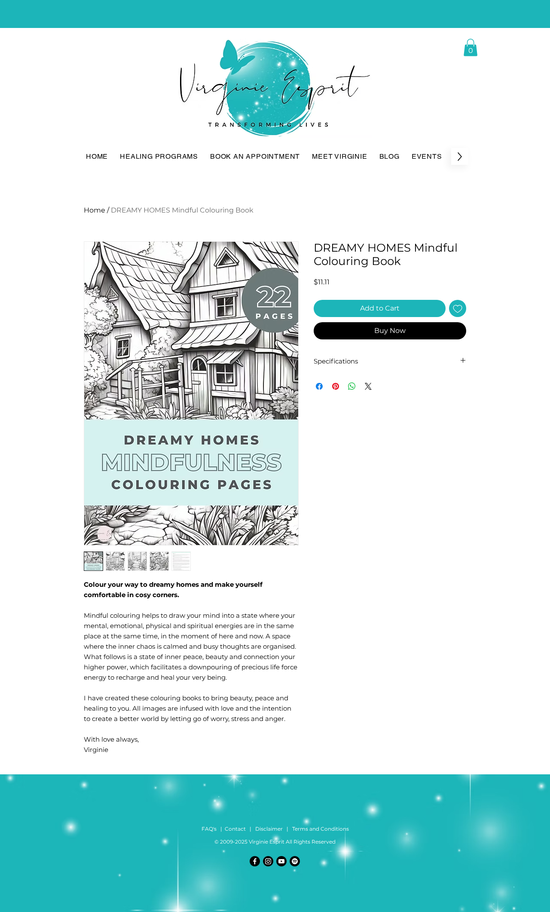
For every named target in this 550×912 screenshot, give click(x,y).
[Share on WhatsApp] (352, 386)
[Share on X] (368, 386)
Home (94, 210)
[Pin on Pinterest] (335, 386)
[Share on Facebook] (319, 386)
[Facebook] (255, 861)
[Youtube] (281, 861)
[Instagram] (268, 861)
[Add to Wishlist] (457, 308)
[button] (470, 47)
